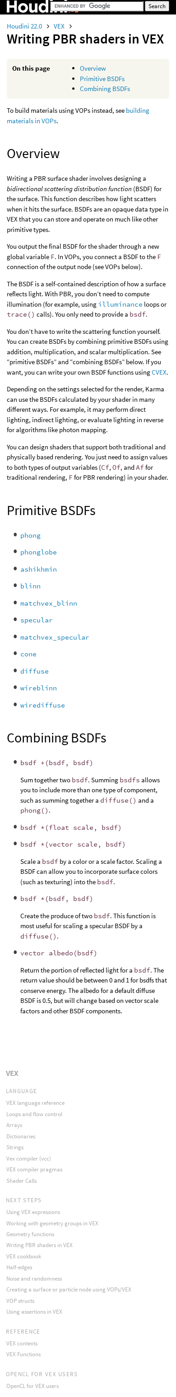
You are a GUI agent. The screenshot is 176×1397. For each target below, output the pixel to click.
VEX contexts (21, 1343)
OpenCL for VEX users (32, 1386)
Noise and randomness (34, 1278)
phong (30, 535)
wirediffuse (42, 705)
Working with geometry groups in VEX (52, 1223)
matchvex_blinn (48, 603)
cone (28, 654)
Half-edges (19, 1267)
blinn (30, 586)
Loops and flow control (34, 1114)
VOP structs (20, 1301)
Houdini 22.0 (25, 26)
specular (36, 620)
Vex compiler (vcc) (28, 1158)
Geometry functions (30, 1234)
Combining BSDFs (105, 88)
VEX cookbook (23, 1256)
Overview (93, 68)
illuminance (120, 304)
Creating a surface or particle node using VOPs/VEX (68, 1289)
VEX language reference (35, 1103)
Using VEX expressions (33, 1212)
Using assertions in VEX (34, 1311)
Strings (14, 1147)
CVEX (159, 372)
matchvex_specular (54, 637)
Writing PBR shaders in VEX (39, 1245)
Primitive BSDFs (102, 78)
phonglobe (38, 552)
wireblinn (38, 688)
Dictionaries (20, 1136)
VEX (60, 26)
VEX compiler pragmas (34, 1169)
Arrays (14, 1125)
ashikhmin (38, 569)
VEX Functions (23, 1354)
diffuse (34, 671)
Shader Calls (21, 1181)
